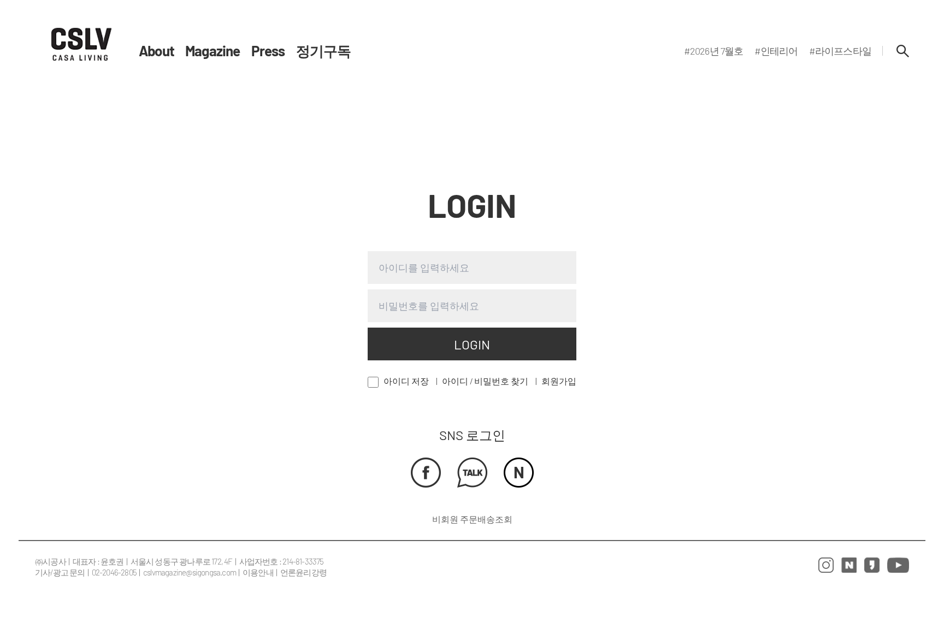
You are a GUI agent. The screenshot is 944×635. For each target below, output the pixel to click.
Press (268, 51)
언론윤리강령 (303, 572)
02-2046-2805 (114, 572)
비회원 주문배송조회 (472, 519)
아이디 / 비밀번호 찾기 (485, 381)
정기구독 (323, 51)
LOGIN (472, 344)
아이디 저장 (406, 381)
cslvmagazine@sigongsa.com (189, 572)
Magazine (212, 51)
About (156, 51)
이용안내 (258, 572)
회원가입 (558, 381)
